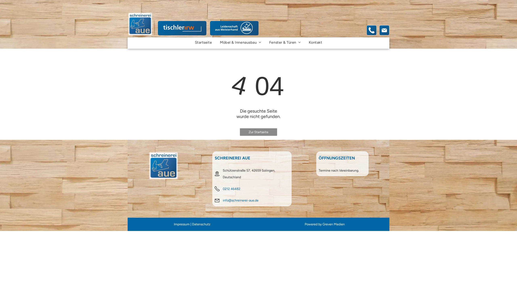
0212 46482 (231, 189)
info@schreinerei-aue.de (240, 200)
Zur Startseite (258, 132)
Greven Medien (334, 224)
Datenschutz (201, 224)
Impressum (182, 224)
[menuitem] (203, 42)
